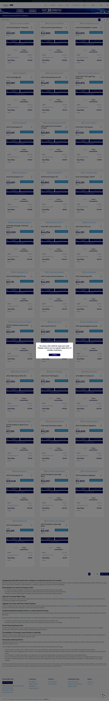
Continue (54, 354)
